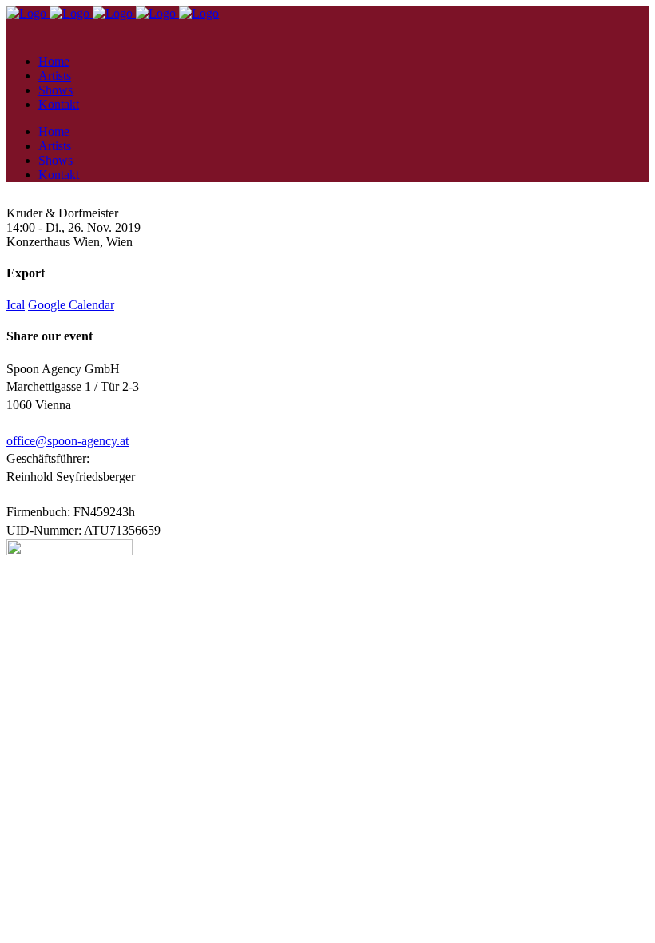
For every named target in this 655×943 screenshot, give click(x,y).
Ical (15, 305)
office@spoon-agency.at (67, 441)
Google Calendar (71, 305)
